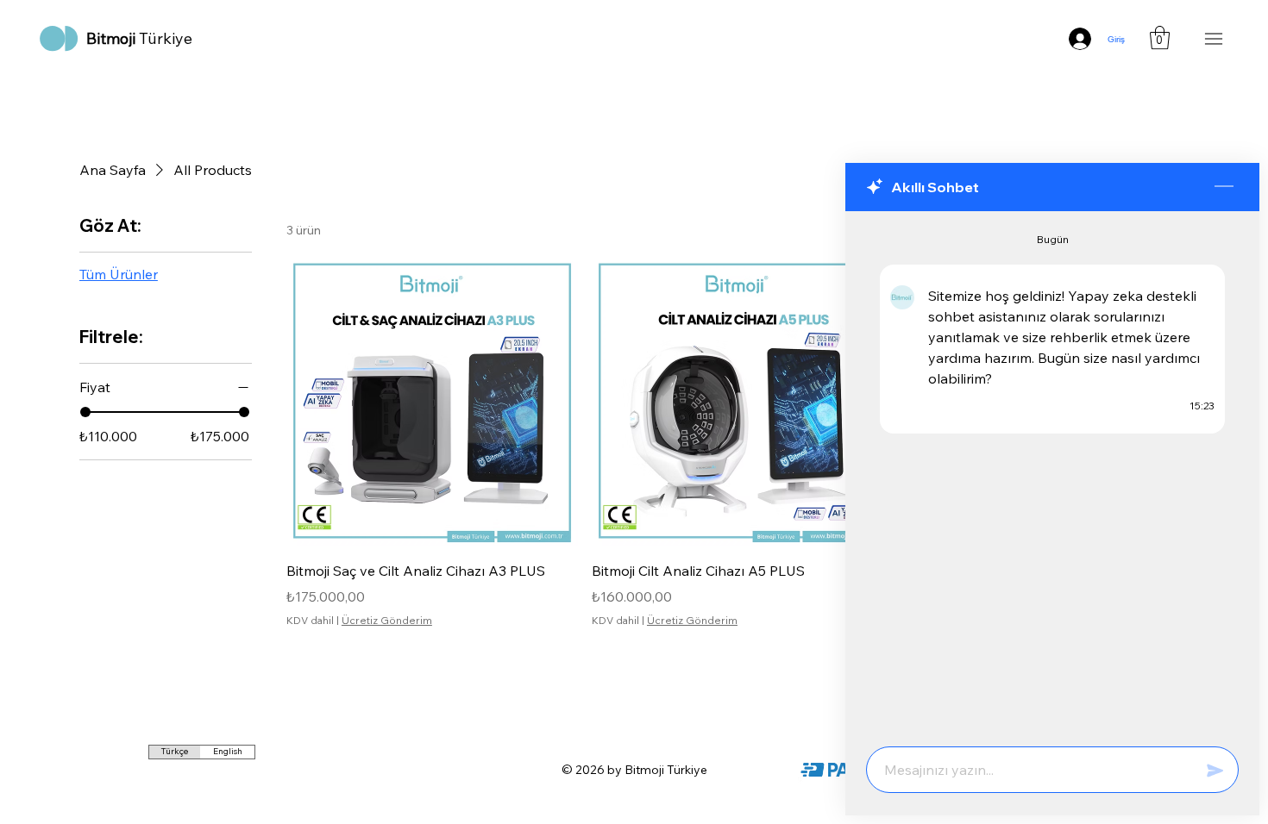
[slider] (85, 412)
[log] (1052, 473)
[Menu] (1213, 39)
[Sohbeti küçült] (1224, 187)
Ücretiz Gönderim (387, 620)
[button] (1160, 37)
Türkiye (139, 38)
